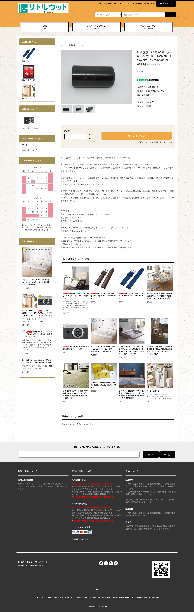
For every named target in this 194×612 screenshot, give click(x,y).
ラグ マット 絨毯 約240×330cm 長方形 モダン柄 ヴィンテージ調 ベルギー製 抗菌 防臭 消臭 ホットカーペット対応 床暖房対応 (131, 394)
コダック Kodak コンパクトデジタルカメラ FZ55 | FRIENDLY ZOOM (38, 361)
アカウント (126, 3)
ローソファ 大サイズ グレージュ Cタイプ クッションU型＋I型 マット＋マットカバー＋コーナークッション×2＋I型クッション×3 (131, 350)
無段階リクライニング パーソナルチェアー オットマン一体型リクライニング (76, 296)
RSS (151, 598)
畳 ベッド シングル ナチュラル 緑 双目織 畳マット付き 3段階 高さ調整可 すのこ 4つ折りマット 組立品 (160, 296)
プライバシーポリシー (120, 598)
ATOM (156, 598)
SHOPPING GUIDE (96, 27)
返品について (144, 142)
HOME (44, 27)
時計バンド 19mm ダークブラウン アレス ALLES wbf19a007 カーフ (104, 296)
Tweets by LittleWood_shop (30, 565)
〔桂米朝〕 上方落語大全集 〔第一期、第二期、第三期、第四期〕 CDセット (103, 385)
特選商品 (72, 45)
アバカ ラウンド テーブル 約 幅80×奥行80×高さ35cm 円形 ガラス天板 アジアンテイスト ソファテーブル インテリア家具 (159, 350)
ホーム (63, 45)
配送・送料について (67, 598)
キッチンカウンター (154, 391)
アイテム (167, 3)
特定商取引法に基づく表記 (162, 142)
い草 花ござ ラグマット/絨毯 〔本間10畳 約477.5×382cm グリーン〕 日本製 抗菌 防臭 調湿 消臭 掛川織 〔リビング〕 (75, 394)
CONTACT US (148, 27)
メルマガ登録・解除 (109, 3)
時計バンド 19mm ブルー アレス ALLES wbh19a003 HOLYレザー (131, 296)
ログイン (150, 3)
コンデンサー (83, 45)
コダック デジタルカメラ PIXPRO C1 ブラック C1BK (76, 348)
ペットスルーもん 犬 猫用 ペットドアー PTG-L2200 (29, 313)
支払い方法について (50, 598)
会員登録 (139, 3)
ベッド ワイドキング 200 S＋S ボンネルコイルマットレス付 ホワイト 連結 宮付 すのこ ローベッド (103, 349)
